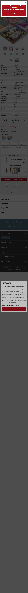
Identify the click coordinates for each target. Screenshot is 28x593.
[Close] (25, 3)
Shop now (15, 13)
